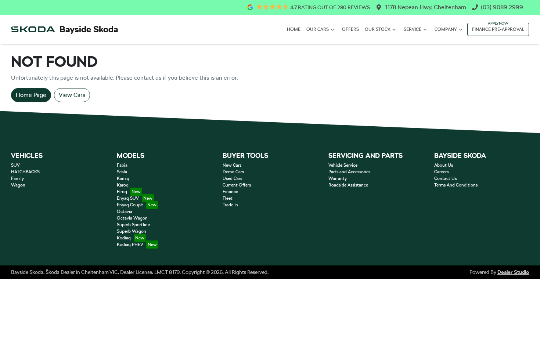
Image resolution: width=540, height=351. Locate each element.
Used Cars (232, 178)
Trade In (230, 204)
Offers (350, 29)
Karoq (123, 185)
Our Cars (317, 29)
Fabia (122, 165)
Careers (441, 171)
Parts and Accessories (349, 171)
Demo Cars (233, 171)
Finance (230, 191)
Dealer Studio (513, 272)
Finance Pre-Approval (498, 29)
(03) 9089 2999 (502, 7)
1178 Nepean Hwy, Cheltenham (425, 7)
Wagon (18, 185)
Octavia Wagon (132, 218)
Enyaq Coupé (130, 204)
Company (446, 29)
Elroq (122, 191)
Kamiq (123, 178)
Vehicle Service (342, 165)
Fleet (228, 198)
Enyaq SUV (128, 198)
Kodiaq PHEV (130, 244)
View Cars (72, 94)
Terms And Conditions (456, 185)
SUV (15, 165)
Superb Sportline (133, 224)
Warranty (337, 178)
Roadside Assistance (348, 185)
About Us (443, 165)
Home (293, 29)
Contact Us (445, 178)
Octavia (124, 211)
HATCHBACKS (25, 171)
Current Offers (237, 185)
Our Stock (377, 29)
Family (17, 178)
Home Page (31, 94)
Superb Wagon (131, 231)
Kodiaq (124, 237)
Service (412, 29)
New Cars (232, 165)
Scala (122, 171)
